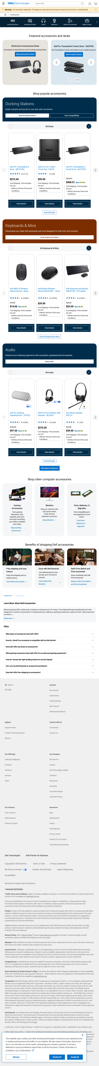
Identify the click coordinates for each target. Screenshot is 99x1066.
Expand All (8, 596)
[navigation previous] (10, 126)
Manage (16, 1057)
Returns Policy (26, 935)
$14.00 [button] (13, 306)
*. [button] (45, 576)
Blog (51, 813)
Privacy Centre (55, 834)
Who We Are (54, 759)
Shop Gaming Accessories (16, 529)
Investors (53, 775)
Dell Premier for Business (37, 855)
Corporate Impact (56, 791)
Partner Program (11, 823)
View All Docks (49, 212)
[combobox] (59, 3)
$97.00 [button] (13, 430)
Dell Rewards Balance (58, 712)
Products (8, 765)
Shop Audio (49, 362)
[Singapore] (5, 15)
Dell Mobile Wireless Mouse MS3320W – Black (49, 290)
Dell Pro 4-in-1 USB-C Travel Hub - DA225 (47, 168)
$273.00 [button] (42, 427)
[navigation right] (97, 22)
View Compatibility (71, 115)
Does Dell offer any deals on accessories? (22, 647)
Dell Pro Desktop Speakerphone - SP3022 (20, 414)
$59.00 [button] (41, 179)
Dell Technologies (12, 855)
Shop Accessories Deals (25, 54)
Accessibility (10, 875)
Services (8, 775)
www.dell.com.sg (32, 896)
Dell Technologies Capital (59, 770)
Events (52, 823)
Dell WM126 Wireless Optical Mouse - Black (19, 290)
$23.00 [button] (69, 306)
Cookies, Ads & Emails (41, 869)
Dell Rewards (54, 818)
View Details (21, 204)
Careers (52, 765)
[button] (90, 3)
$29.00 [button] (41, 303)
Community (54, 728)
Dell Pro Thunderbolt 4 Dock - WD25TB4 (19, 168)
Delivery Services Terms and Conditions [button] (21, 189)
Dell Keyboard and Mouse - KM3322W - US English (77, 290)
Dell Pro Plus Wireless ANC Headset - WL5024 (49, 414)
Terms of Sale (39, 864)
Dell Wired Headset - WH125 (74, 414)
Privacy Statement (58, 864)
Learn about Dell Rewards (45, 582)
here (35, 1022)
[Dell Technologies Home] (18, 3)
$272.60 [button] (14, 179)
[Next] (95, 170)
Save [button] (78, 182)
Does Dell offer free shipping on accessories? (23, 672)
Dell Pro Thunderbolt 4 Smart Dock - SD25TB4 (76, 168)
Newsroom (54, 781)
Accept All (75, 1057)
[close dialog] (95, 9)
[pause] (69, 80)
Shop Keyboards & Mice (49, 237)
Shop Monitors (48, 520)
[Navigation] (3, 3)
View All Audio (49, 461)
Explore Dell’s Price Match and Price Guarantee (81, 582)
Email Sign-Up (55, 829)
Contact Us (54, 733)
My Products (54, 706)
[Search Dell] (82, 3)
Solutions (8, 770)
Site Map (8, 690)
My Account (54, 690)
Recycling (53, 786)
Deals (7, 781)
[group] (74, 62)
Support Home (10, 728)
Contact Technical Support (15, 733)
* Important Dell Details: (14, 889)
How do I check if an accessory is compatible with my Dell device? (31, 640)
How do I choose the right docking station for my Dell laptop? (29, 660)
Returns (8, 738)
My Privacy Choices (13, 869)
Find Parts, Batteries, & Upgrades (80, 523)
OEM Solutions (10, 818)
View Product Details (74, 54)
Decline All (57, 1057)
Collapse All (20, 596)
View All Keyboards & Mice (49, 337)
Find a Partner (10, 813)
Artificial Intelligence (12, 759)
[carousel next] (91, 62)
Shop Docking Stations (27, 115)
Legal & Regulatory (65, 869)
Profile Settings (55, 701)
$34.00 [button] (69, 430)
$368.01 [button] (70, 182)
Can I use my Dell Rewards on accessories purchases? (26, 666)
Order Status (54, 696)
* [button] (18, 577)
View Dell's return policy (15, 582)
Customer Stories (56, 797)
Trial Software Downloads (59, 845)
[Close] (82, 1035)
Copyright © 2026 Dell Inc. (16, 864)
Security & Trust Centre (58, 839)
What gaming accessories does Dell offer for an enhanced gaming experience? (36, 653)
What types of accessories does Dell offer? (22, 634)
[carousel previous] (56, 62)
